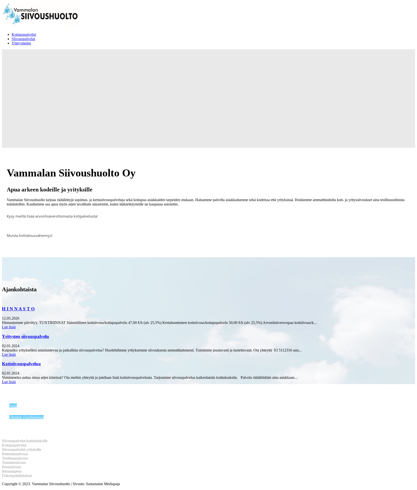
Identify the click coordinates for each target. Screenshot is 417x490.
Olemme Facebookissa (26, 417)
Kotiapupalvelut (24, 34)
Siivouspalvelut (23, 39)
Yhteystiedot (21, 43)
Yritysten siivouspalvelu (25, 336)
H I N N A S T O (18, 308)
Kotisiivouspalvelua (21, 363)
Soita (13, 405)
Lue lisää (9, 327)
